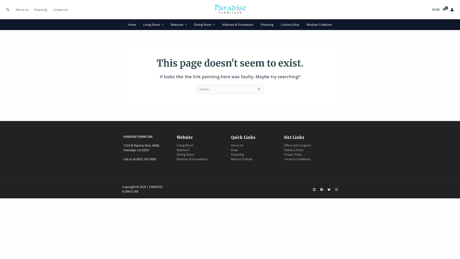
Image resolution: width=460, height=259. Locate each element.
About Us (22, 10)
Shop (234, 150)
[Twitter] (329, 189)
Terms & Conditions (297, 159)
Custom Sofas (290, 25)
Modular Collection (319, 25)
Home (132, 25)
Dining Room (202, 25)
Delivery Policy (293, 150)
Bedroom (177, 25)
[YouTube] (314, 189)
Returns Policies (241, 159)
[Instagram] (336, 189)
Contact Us (60, 10)
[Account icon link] (452, 9)
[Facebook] (321, 189)
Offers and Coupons (297, 145)
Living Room (151, 25)
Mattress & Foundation (237, 25)
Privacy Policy (293, 154)
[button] (8, 9)
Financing (40, 10)
